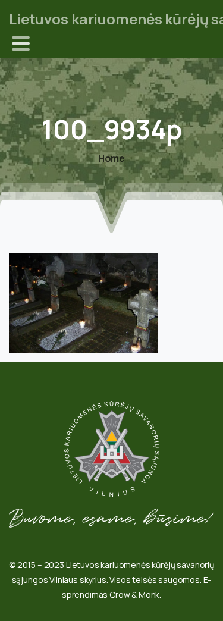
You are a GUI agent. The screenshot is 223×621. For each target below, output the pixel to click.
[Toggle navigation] (21, 43)
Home (111, 158)
